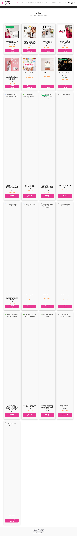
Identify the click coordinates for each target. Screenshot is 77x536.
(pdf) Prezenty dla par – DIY (65, 185)
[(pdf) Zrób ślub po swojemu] (47, 248)
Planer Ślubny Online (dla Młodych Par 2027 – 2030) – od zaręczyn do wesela (12, 41)
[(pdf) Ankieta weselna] (47, 64)
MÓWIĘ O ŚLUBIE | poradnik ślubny (37, 15)
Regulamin (34, 529)
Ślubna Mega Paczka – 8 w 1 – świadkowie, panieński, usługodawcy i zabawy (65, 74)
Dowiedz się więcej (65, 415)
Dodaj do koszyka (12, 50)
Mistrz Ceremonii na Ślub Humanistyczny (46, 2)
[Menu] (72, 3)
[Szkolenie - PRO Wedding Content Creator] (12, 467)
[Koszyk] (68, 3)
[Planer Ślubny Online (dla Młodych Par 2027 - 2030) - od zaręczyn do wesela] (12, 31)
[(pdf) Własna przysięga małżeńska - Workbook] (65, 248)
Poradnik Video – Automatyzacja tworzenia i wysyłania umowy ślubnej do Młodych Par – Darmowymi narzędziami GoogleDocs (12, 407)
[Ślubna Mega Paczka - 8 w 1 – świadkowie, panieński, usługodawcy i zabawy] (65, 64)
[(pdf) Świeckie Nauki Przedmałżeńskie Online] (29, 138)
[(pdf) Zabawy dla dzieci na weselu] (29, 64)
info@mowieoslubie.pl (38, 530)
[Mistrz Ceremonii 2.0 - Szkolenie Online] (65, 358)
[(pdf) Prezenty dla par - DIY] (65, 138)
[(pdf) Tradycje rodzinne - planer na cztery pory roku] (29, 358)
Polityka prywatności (40, 529)
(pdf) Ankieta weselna (47, 72)
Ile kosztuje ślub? (29, 2)
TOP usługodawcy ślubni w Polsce (67, 2)
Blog (22, 2)
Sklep (17, 2)
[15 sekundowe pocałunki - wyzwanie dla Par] (29, 248)
